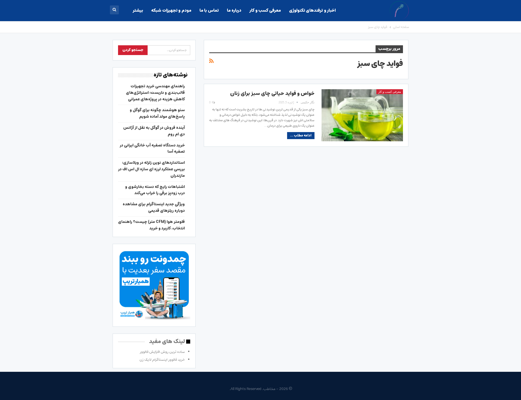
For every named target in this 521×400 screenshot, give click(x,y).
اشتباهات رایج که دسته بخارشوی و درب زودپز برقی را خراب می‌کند (155, 190)
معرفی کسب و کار (265, 10)
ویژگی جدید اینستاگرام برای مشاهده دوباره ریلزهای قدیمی (154, 207)
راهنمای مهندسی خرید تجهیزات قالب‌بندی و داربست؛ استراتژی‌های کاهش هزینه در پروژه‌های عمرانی (155, 93)
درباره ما (234, 10)
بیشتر (138, 10)
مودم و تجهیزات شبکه (171, 10)
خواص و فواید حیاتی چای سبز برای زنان (272, 93)
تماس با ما (209, 10)
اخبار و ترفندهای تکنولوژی (312, 10)
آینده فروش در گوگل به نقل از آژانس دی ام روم (154, 130)
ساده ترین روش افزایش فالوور (162, 352)
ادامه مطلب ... (301, 135)
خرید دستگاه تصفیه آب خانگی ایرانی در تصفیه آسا (152, 148)
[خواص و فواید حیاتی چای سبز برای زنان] (362, 115)
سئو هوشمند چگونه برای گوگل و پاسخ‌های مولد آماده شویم (157, 113)
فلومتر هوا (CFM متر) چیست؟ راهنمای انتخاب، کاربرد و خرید (151, 225)
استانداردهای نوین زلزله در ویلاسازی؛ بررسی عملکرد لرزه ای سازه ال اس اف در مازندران (151, 169)
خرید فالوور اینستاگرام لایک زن (162, 360)
